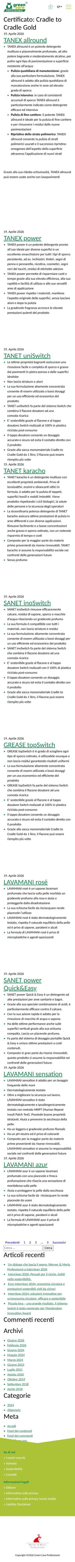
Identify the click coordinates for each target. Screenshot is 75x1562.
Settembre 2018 (18, 1384)
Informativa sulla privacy (22, 1493)
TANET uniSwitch (27, 356)
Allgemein (14, 1410)
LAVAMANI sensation (33, 1074)
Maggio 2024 (16, 1355)
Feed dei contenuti (19, 1431)
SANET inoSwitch (27, 603)
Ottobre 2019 (16, 1379)
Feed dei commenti (20, 1436)
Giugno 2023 (15, 1365)
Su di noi (9, 1452)
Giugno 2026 (15, 1340)
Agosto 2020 (15, 1374)
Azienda (11, 1463)
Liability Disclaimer (18, 1504)
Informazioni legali (16, 1482)
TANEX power (23, 238)
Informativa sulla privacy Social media (31, 1499)
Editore (10, 1488)
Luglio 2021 (15, 1370)
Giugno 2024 (15, 1350)
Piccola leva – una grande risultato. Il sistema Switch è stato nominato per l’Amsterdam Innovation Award (37, 1308)
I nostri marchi (15, 1458)
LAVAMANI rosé (26, 882)
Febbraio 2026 (16, 1345)
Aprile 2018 (15, 1389)
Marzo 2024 (15, 1360)
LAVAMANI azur (26, 1165)
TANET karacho (24, 471)
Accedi (11, 1426)
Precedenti (12, 1242)
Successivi (59, 1242)
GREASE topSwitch (29, 745)
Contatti (11, 1475)
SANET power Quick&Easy (23, 984)
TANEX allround (25, 40)
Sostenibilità (14, 1469)
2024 (10, 1405)
